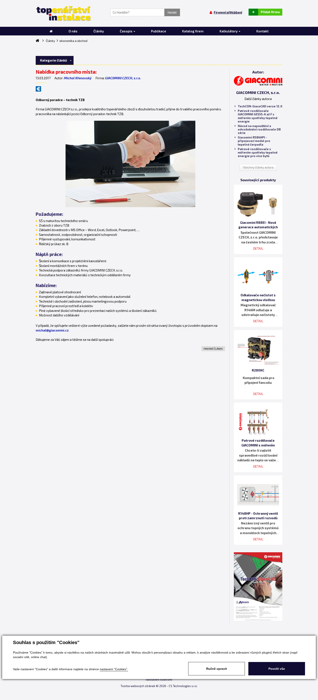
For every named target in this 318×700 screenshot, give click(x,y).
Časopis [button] (126, 31)
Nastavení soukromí (159, 679)
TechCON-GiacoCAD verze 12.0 (260, 106)
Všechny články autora (258, 167)
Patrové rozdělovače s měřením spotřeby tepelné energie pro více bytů (258, 152)
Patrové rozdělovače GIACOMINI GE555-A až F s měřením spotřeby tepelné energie (258, 116)
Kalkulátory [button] (229, 31)
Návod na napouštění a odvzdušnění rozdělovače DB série (259, 129)
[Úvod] (51, 31)
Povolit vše (276, 668)
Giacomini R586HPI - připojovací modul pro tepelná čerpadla (254, 141)
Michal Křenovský (78, 78)
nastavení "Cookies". (114, 669)
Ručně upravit (216, 668)
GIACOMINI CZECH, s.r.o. (123, 78)
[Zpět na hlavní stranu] (63, 13)
